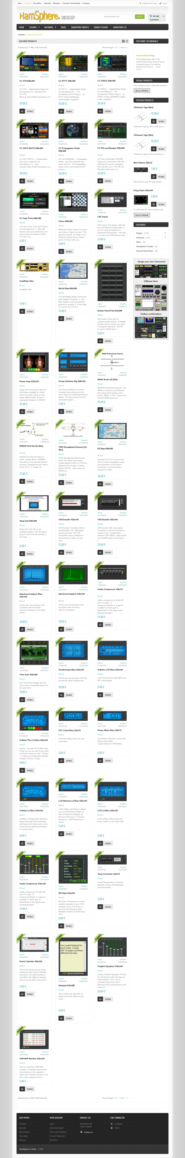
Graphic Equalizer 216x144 (110, 966)
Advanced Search (57, 1128)
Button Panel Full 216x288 (110, 311)
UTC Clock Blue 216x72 (70, 730)
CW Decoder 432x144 (108, 520)
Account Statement (57, 1136)
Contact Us (85, 1117)
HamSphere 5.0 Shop (27, 1149)
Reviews (56, 3)
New (19, 3)
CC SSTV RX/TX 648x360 (31, 148)
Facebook (118, 1124)
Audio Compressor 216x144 (33, 884)
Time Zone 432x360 (29, 675)
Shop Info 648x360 (28, 521)
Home (21, 27)
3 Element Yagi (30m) (143, 135)
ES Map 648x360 (105, 449)
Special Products (144, 80)
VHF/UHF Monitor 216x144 (32, 1059)
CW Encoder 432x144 (69, 520)
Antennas (47, 27)
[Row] (127, 41)
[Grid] (123, 41)
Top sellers (37, 3)
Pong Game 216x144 (143, 190)
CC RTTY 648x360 (67, 81)
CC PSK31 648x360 (107, 81)
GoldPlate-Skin (27, 281)
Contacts (86, 3)
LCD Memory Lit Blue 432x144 (73, 801)
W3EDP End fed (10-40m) (31, 446)
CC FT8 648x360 (27, 81)
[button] (139, 16)
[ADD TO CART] (153, 121)
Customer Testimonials (71, 3)
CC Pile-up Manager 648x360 (111, 148)
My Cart (156, 16)
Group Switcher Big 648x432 (72, 381)
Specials (47, 3)
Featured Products (35, 35)
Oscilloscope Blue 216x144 (71, 670)
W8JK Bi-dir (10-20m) (108, 379)
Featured (27, 3)
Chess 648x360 (66, 221)
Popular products (144, 100)
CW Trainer (103, 217)
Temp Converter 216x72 (109, 874)
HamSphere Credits (80, 27)
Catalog (21, 35)
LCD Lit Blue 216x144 (108, 811)
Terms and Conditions (58, 1132)
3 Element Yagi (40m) (143, 107)
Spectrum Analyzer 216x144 (72, 594)
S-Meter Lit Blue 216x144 (31, 811)
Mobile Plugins (101, 27)
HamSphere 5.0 (119, 27)
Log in (52, 1124)
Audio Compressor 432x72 (110, 589)
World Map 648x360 (68, 288)
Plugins (32, 27)
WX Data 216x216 (67, 893)
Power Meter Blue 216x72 (109, 730)
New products (24, 1132)
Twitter (117, 1128)
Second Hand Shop (144, 251)
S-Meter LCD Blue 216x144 (110, 670)
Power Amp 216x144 (29, 381)
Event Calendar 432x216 (31, 961)
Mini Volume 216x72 (143, 163)
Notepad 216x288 (67, 985)
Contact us (88, 1132)
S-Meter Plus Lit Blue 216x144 (34, 740)
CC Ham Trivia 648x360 (30, 218)
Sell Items (54, 1140)
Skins (63, 27)
